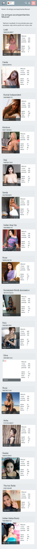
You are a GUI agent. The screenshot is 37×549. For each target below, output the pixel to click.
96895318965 (7, 456)
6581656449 (7, 488)
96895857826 (7, 325)
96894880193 (8, 97)
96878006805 (7, 195)
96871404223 (7, 130)
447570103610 (8, 293)
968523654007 (8, 32)
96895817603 (8, 162)
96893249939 (7, 65)
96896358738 (7, 260)
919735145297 (8, 423)
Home (4, 9)
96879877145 (7, 390)
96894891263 (8, 358)
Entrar (29, 2)
